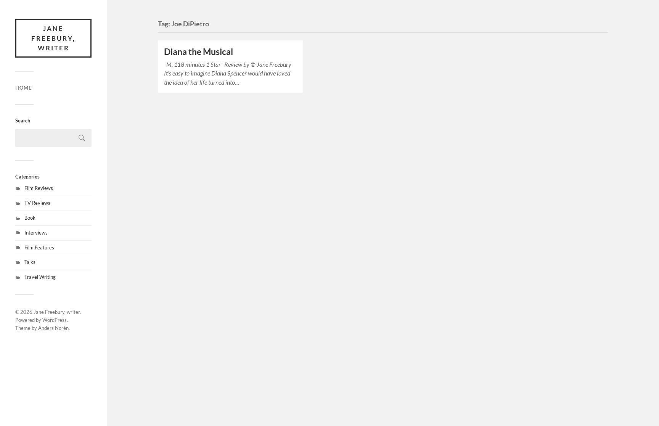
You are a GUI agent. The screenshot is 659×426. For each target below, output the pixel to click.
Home (23, 88)
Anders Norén (53, 328)
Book (29, 218)
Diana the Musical (198, 52)
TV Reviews (37, 203)
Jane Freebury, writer (53, 38)
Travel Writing (40, 277)
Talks (29, 262)
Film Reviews (38, 188)
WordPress (54, 320)
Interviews (36, 233)
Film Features (39, 247)
